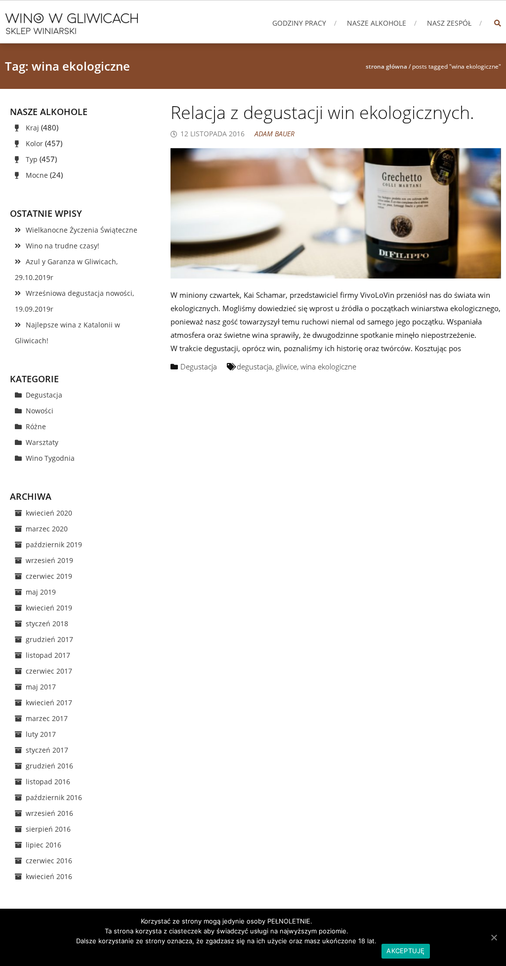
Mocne (37, 175)
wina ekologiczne (328, 366)
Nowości (39, 410)
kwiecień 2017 (49, 702)
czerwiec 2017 (49, 671)
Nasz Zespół (449, 23)
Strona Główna (386, 66)
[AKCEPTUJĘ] (494, 937)
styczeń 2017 (47, 750)
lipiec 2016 (43, 844)
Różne (36, 426)
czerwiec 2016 (49, 860)
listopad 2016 (48, 781)
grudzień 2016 (49, 765)
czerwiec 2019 (49, 576)
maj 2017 (41, 686)
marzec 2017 (47, 718)
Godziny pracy (299, 23)
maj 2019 (41, 592)
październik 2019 (54, 544)
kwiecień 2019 (49, 607)
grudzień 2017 (49, 639)
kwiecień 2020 (49, 513)
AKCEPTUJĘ (405, 951)
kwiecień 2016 (49, 876)
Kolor (34, 143)
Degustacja (198, 366)
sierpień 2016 (48, 829)
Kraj (32, 127)
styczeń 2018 (47, 623)
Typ (32, 159)
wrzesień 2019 (49, 560)
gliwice (286, 366)
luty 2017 (41, 734)
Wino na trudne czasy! (62, 245)
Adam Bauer (274, 133)
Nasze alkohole (376, 23)
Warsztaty (42, 442)
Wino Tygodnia (50, 458)
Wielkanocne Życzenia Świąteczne (81, 230)
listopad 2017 (48, 655)
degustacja (254, 366)
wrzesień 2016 (49, 813)
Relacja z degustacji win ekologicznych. (322, 112)
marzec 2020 (47, 528)
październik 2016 (54, 797)
